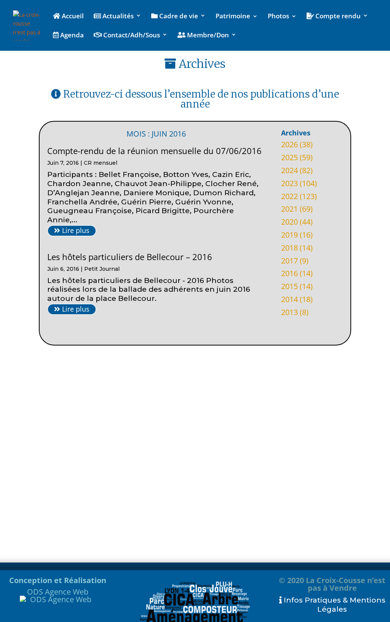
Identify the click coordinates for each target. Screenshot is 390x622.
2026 (289, 144)
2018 (289, 248)
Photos (278, 16)
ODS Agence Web (57, 592)
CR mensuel (100, 162)
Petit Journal (102, 268)
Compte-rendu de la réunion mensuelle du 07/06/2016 (154, 150)
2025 (289, 157)
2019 (289, 235)
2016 (289, 273)
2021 (289, 209)
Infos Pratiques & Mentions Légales (333, 605)
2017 (289, 261)
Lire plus (75, 230)
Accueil (72, 16)
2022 (289, 196)
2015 (289, 286)
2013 (289, 312)
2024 (289, 170)
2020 (289, 222)
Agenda (71, 35)
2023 (289, 183)
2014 (289, 299)
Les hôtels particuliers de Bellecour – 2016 (129, 256)
